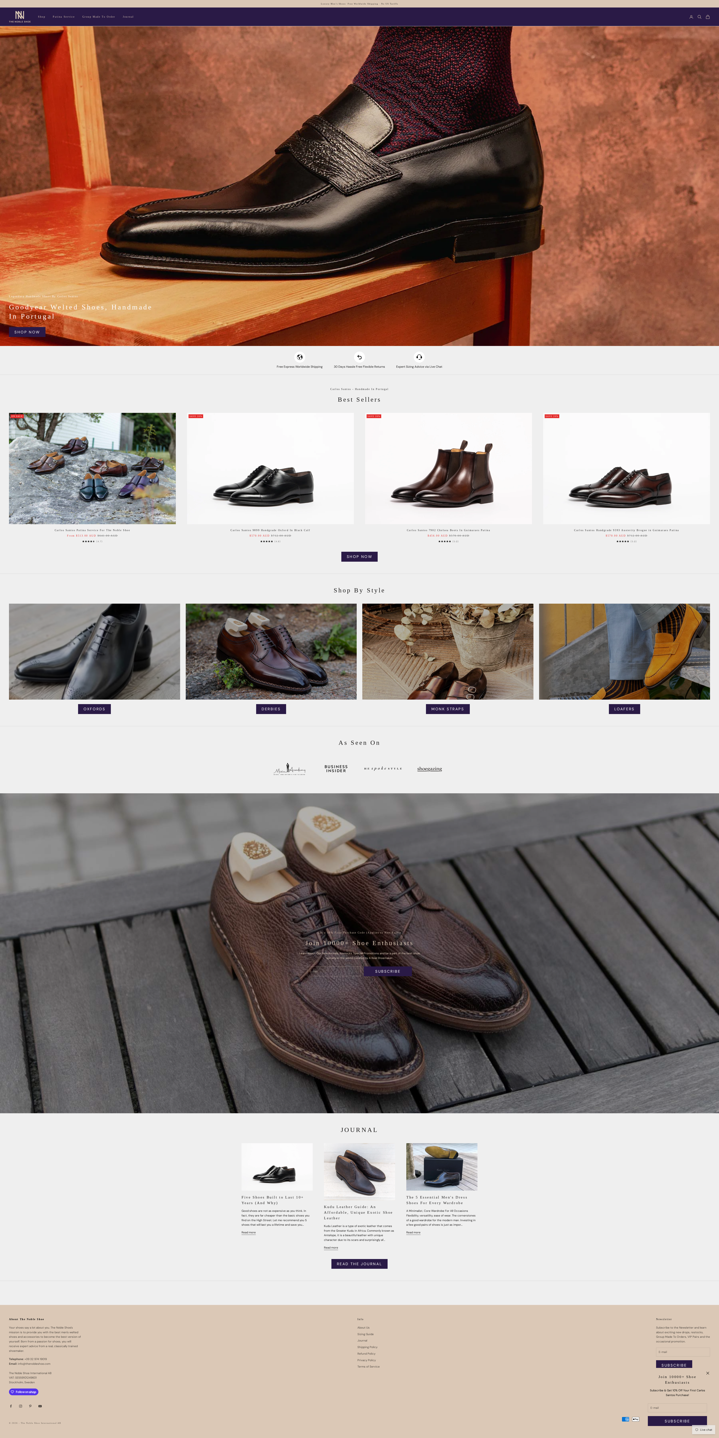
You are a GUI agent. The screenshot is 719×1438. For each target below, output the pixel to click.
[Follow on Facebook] (11, 1406)
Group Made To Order (98, 16)
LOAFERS (624, 709)
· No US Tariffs (388, 4)
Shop (41, 16)
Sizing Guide (365, 1334)
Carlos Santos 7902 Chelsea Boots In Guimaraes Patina (448, 530)
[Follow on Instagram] (20, 1406)
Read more (249, 1232)
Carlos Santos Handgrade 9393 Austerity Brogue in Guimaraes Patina (626, 530)
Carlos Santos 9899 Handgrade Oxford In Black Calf (270, 530)
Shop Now (27, 332)
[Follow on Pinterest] (30, 1406)
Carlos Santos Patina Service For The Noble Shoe (92, 530)
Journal (128, 16)
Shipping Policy (367, 1347)
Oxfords (94, 709)
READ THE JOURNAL (359, 1263)
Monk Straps (447, 709)
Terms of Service (368, 1366)
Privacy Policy (366, 1360)
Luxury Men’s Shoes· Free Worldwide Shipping (349, 4)
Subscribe (677, 1421)
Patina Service (64, 16)
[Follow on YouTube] (40, 1406)
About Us (363, 1327)
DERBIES (271, 709)
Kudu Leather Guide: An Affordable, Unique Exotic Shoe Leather (358, 1212)
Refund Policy (366, 1354)
